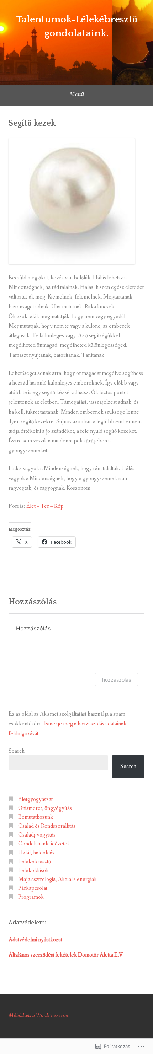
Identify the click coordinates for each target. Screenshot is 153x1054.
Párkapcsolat (32, 888)
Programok (31, 897)
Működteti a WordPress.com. (39, 1015)
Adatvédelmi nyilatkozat (35, 939)
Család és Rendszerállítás (46, 826)
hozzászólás (116, 680)
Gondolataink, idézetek (44, 844)
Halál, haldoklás (36, 852)
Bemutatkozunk (35, 817)
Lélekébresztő (34, 861)
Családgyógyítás (37, 835)
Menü (76, 94)
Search (17, 751)
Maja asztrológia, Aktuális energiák (57, 879)
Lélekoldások (33, 870)
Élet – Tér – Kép (45, 506)
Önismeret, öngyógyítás (45, 808)
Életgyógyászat (35, 799)
